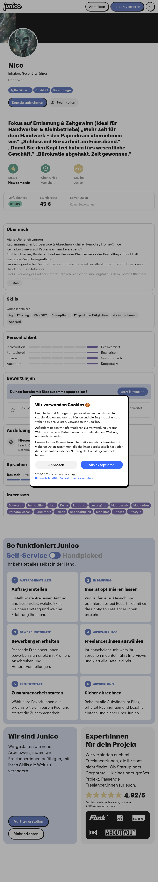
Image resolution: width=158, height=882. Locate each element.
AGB (55, 477)
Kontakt (64, 477)
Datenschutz (42, 477)
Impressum (78, 477)
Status (90, 477)
